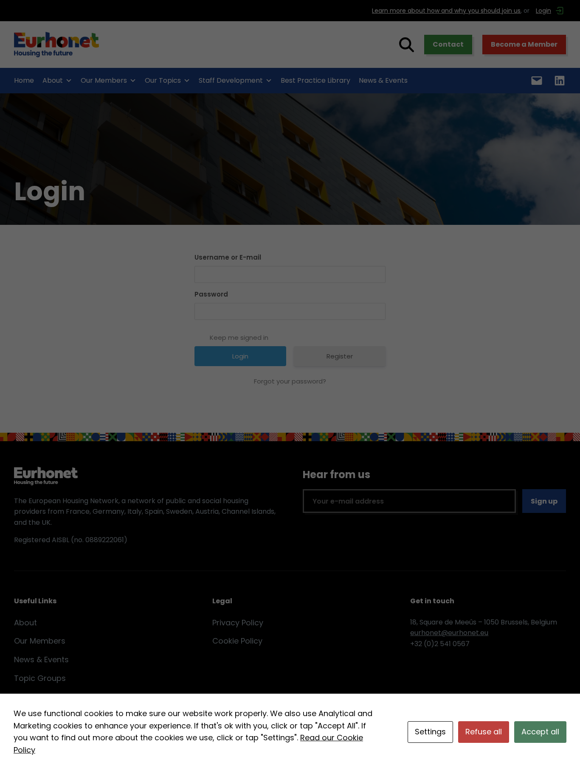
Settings (430, 731)
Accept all (540, 731)
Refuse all (483, 731)
